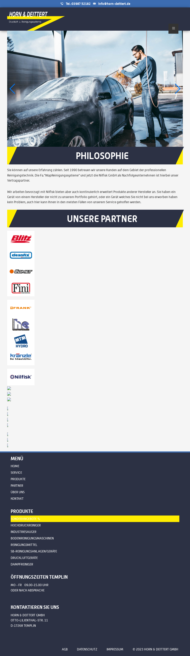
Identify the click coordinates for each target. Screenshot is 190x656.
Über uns (18, 492)
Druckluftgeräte (24, 558)
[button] (177, 89)
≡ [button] (173, 28)
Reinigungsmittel (24, 545)
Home (15, 466)
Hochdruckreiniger (26, 525)
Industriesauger (23, 532)
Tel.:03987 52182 (78, 4)
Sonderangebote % (25, 519)
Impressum (115, 649)
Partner (17, 485)
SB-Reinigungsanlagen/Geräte (34, 551)
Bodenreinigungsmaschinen (32, 538)
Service (16, 472)
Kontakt (17, 498)
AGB (65, 649)
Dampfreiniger (22, 564)
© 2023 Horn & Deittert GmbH (155, 649)
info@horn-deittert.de (114, 4)
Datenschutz (87, 649)
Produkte (18, 479)
